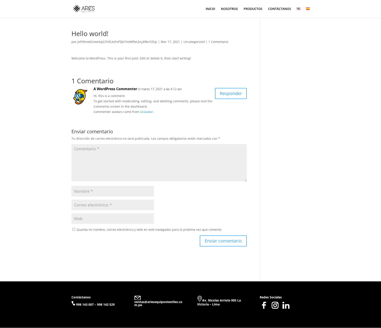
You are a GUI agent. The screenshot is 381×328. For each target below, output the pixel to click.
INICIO (210, 9)
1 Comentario (218, 42)
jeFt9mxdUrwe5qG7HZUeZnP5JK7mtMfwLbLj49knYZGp (117, 42)
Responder (231, 93)
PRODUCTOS (253, 9)
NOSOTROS (229, 9)
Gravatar (146, 112)
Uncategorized (194, 42)
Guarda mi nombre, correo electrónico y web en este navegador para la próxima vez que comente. (149, 229)
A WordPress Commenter (115, 88)
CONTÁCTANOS (279, 9)
